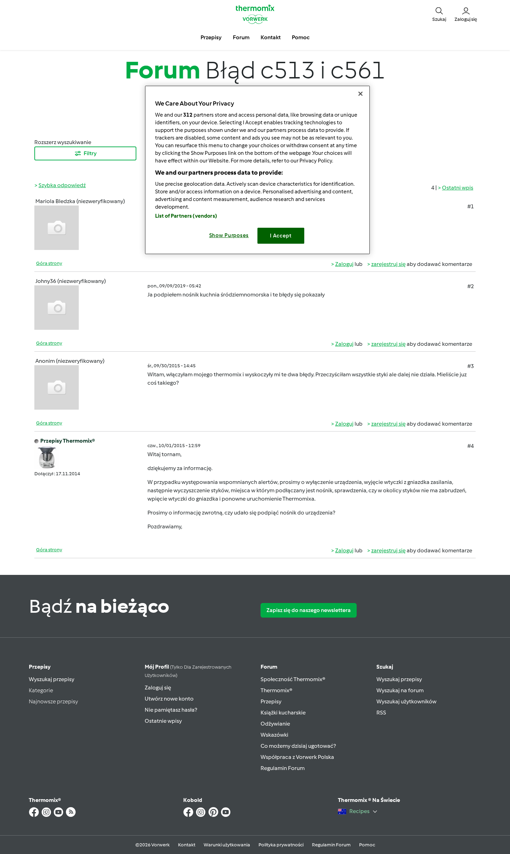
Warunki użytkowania (227, 845)
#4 (470, 446)
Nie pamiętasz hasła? (171, 709)
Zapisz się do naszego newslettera (308, 610)
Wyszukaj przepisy (51, 679)
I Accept (281, 236)
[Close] (360, 93)
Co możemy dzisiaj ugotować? (298, 746)
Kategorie (41, 690)
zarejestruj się (388, 264)
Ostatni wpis (457, 187)
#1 (470, 206)
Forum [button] (241, 37)
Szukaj (384, 666)
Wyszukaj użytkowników (406, 701)
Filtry (90, 153)
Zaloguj (344, 264)
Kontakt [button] (271, 37)
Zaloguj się (158, 687)
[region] (257, 169)
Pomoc (367, 845)
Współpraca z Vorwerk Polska (297, 757)
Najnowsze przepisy (53, 701)
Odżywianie (275, 723)
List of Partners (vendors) (186, 216)
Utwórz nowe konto (169, 698)
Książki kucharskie (283, 712)
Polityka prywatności (281, 845)
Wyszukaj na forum (400, 690)
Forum (269, 666)
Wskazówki (274, 734)
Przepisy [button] (211, 37)
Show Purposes (229, 235)
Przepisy (40, 666)
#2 (470, 286)
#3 (470, 366)
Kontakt (186, 845)
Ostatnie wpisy (163, 721)
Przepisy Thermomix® (67, 440)
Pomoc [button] (300, 37)
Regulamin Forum (283, 768)
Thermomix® (276, 690)
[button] (439, 14)
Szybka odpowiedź (62, 185)
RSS (381, 712)
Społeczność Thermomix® (293, 679)
